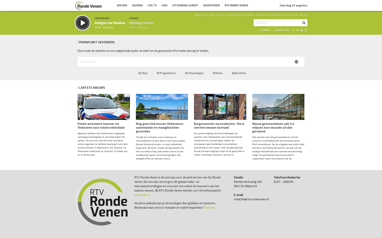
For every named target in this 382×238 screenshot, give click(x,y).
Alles (144, 73)
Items (219, 73)
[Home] (88, 5)
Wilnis (303, 15)
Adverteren (211, 5)
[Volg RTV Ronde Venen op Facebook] (293, 30)
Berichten (240, 73)
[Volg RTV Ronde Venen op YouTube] (301, 30)
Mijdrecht (262, 15)
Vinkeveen (276, 15)
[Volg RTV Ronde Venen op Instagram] (305, 30)
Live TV (152, 5)
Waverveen (291, 15)
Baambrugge (235, 15)
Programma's (168, 73)
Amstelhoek (217, 15)
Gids (165, 5)
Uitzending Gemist (185, 5)
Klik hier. (210, 207)
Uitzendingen (196, 73)
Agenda (137, 5)
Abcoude (203, 15)
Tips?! (266, 30)
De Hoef (249, 15)
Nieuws (122, 5)
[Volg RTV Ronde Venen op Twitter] (297, 30)
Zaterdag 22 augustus (293, 5)
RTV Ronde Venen (236, 5)
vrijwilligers (142, 195)
